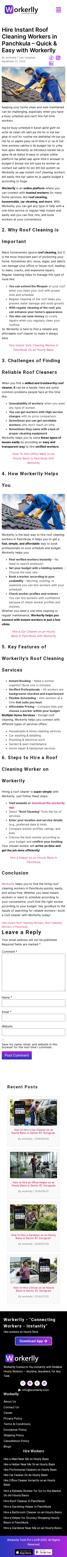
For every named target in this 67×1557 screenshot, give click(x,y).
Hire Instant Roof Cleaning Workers (23, 922)
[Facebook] (30, 1383)
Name (7, 997)
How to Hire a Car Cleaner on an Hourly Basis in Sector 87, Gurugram (33, 1131)
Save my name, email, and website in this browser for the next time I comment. (29, 1046)
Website (7, 1026)
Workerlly (8, 884)
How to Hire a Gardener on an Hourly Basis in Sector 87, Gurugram (33, 1237)
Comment (9, 951)
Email (6, 1011)
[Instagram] (23, 1383)
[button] (58, 10)
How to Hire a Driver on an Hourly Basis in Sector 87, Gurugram (33, 1289)
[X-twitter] (37, 1383)
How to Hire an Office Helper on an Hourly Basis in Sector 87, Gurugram (33, 1184)
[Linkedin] (44, 1383)
